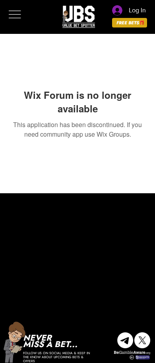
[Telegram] (125, 340)
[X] (142, 340)
